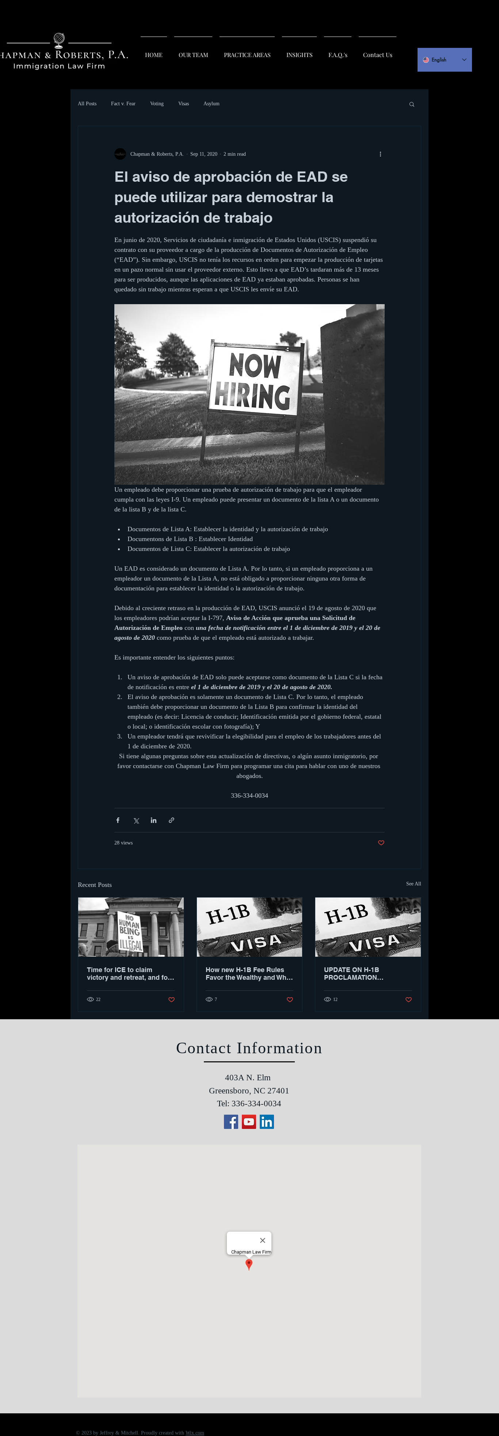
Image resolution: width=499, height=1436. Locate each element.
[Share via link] (171, 820)
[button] (411, 104)
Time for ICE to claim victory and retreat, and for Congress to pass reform (128, 973)
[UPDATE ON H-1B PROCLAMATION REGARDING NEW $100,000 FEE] (368, 927)
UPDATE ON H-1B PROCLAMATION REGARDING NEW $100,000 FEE (367, 973)
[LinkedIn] (267, 1122)
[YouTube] (249, 1122)
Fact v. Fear (123, 103)
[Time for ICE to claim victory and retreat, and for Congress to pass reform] (131, 927)
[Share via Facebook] (117, 820)
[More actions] (380, 154)
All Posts (87, 103)
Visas (183, 103)
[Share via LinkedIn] (153, 820)
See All (413, 884)
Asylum (211, 103)
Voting (157, 103)
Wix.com (195, 1433)
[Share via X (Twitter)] (135, 820)
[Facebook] (231, 1122)
